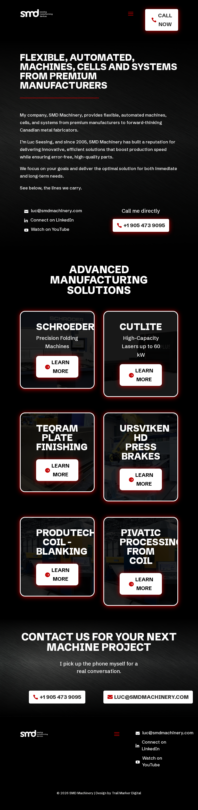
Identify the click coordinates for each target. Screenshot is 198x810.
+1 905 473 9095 (144, 225)
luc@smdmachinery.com (151, 697)
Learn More (60, 366)
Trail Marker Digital (126, 793)
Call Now (165, 19)
